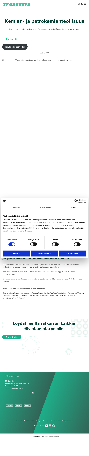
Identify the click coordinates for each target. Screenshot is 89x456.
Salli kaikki (72, 254)
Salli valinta (44, 254)
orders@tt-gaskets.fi (38, 421)
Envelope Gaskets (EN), (58, 295)
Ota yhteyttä (11, 38)
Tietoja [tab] (73, 208)
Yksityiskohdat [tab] (44, 208)
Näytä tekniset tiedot (15, 46)
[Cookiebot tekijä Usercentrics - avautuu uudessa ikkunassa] (76, 201)
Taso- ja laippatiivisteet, (11, 293)
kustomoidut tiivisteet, (29, 293)
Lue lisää (44, 53)
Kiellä (16, 254)
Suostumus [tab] (15, 208)
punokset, (12, 298)
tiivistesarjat (21, 298)
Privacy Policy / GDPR (52, 436)
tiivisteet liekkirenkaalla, (46, 293)
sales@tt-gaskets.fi (65, 421)
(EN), (34, 295)
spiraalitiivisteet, (61, 293)
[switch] (33, 244)
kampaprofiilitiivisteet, (76, 293)
